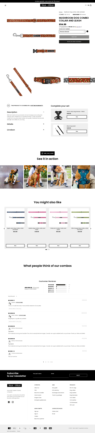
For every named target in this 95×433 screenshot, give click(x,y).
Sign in (36, 414)
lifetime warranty (37, 105)
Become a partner (39, 418)
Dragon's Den (38, 397)
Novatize (86, 428)
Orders (36, 416)
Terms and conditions (11, 431)
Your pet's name (37, 373)
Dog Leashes (73, 392)
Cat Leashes (73, 400)
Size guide (54, 388)
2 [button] (45, 362)
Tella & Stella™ (75, 428)
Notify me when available (74, 41)
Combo (61, 14)
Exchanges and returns (58, 392)
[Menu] (5, 5)
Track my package (57, 395)
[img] (11, 300)
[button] (76, 14)
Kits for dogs (73, 388)
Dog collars (72, 390)
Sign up (36, 411)
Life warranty (55, 390)
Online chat (55, 411)
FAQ (36, 390)
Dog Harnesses (73, 395)
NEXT (78, 375)
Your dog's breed (64, 29)
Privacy (18, 431)
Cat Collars (72, 397)
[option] (47, 1)
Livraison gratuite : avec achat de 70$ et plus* (47, 1)
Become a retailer (39, 392)
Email (52, 373)
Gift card (72, 405)
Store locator (38, 395)
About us (37, 388)
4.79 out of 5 (35, 287)
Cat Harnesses (73, 402)
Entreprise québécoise (40, 400)
